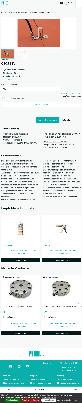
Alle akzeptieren (12, 400)
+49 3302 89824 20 (66, 379)
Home (3, 12)
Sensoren (11, 12)
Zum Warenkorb (41, 105)
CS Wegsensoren (37, 12)
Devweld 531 (8, 246)
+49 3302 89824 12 (39, 379)
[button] (7, 54)
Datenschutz (75, 389)
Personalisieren (48, 400)
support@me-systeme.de (41, 383)
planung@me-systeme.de (69, 383)
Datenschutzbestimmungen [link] (67, 400)
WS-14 (47, 246)
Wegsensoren (23, 12)
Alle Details (7, 80)
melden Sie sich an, (73, 93)
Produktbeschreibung (47, 120)
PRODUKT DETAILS (20, 260)
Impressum (6, 389)
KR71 (46, 312)
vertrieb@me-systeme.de (14, 383)
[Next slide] (80, 305)
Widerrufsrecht (40, 389)
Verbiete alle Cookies (30, 400)
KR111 (5, 312)
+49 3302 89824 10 (12, 379)
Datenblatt (66, 120)
